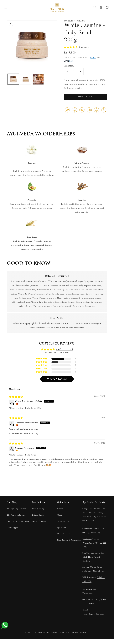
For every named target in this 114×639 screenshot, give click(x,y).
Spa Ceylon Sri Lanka (42, 632)
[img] (16, 397)
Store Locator (63, 521)
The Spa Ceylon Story (16, 509)
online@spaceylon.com (93, 613)
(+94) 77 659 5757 (91, 532)
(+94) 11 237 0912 (91, 599)
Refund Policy (38, 515)
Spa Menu (61, 527)
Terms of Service (39, 521)
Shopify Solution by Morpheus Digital (70, 632)
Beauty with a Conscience (18, 521)
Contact (60, 515)
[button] (6, 7)
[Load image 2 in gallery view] (25, 79)
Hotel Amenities (64, 534)
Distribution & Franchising (69, 540)
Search (60, 509)
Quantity (69, 66)
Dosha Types (12, 527)
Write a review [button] (57, 379)
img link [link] (32, 143)
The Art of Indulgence (16, 515)
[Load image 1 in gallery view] (13, 79)
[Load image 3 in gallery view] (38, 79)
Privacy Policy (38, 509)
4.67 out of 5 (64, 350)
